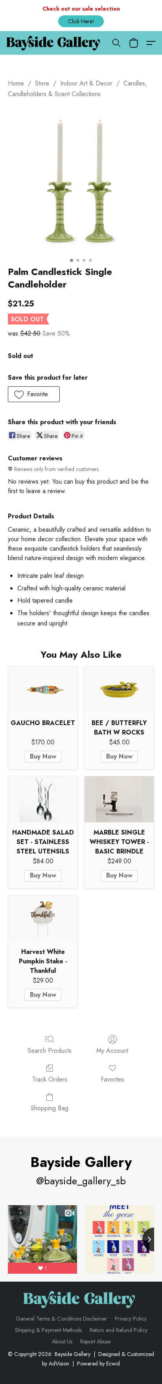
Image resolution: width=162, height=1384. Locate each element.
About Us (62, 1341)
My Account (112, 1050)
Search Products (50, 1050)
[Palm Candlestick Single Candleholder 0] (81, 180)
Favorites (112, 1079)
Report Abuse (95, 1341)
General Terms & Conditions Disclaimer (61, 1319)
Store (42, 83)
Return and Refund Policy (118, 1330)
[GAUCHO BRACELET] (42, 689)
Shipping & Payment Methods (48, 1330)
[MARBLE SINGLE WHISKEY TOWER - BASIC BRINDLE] (119, 799)
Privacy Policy (131, 1319)
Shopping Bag (49, 1108)
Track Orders (49, 1079)
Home (16, 83)
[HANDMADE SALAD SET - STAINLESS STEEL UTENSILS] (42, 799)
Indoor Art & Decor (86, 83)
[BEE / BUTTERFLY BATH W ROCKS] (119, 689)
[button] (81, 21)
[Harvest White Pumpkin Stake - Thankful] (42, 918)
